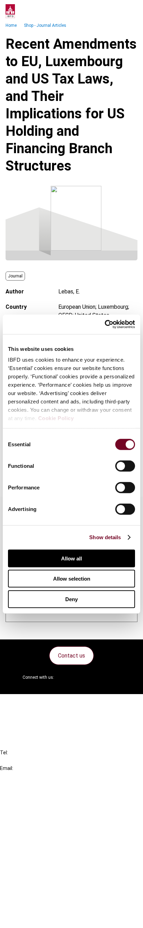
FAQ (19, 716)
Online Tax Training (36, 823)
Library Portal (30, 836)
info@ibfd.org (16, 776)
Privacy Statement (37, 880)
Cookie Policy (56, 418)
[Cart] (117, 11)
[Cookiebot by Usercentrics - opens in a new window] (104, 324)
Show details (105, 537)
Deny (71, 599)
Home (11, 25)
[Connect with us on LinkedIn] (81, 677)
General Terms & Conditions (47, 868)
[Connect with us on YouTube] (98, 677)
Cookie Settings (33, 905)
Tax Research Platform (42, 811)
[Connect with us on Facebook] (115, 677)
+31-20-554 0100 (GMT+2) (33, 760)
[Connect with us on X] (65, 677)
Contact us (71, 655)
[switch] (125, 465)
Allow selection (71, 579)
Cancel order (29, 703)
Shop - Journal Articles (45, 25)
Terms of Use (30, 918)
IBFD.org (24, 798)
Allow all (71, 558)
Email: (6, 768)
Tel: (4, 752)
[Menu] (130, 11)
